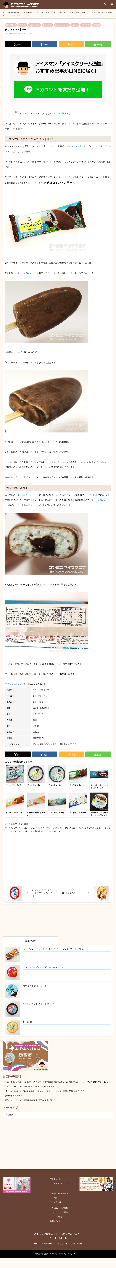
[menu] (111, 4)
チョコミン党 (22, 831)
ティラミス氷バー (26, 273)
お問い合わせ (55, 1221)
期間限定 (97, 25)
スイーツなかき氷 (32, 828)
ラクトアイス (85, 25)
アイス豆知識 (55, 1202)
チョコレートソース (62, 25)
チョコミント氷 (74, 146)
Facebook (56, 1238)
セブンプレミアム (61, 828)
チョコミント (98, 828)
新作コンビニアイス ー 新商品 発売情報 (21, 1100)
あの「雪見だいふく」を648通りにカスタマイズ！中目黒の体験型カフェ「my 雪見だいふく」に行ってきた (49, 1082)
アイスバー (22, 25)
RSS (65, 1238)
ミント (75, 25)
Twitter (51, 1238)
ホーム (35, 1244)
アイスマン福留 (59, 113)
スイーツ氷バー (46, 828)
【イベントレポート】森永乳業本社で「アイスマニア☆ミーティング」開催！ (37, 1091)
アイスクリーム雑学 (60, 1212)
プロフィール (55, 1179)
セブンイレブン (34, 25)
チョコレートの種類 (60, 1208)
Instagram (61, 1238)
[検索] (104, 4)
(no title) (8, 1096)
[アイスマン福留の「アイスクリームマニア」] (22, 4)
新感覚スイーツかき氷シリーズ (47, 831)
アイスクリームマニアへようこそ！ (54, 1244)
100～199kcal (11, 25)
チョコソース (74, 828)
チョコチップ (47, 25)
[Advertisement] (58, 858)
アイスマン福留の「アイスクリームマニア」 (58, 1233)
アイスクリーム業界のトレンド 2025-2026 (22, 1086)
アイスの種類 (57, 1217)
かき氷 (11, 828)
